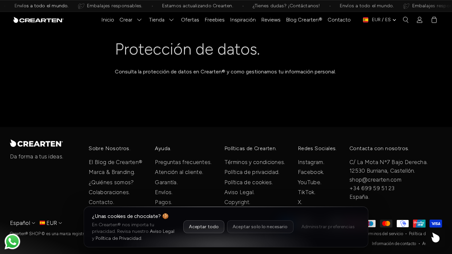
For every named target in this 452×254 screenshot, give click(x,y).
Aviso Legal (162, 231)
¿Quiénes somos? (111, 182)
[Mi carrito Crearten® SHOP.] (434, 20)
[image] (36, 143)
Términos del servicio (383, 233)
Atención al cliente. (179, 172)
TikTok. (306, 192)
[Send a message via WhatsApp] (12, 242)
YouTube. (309, 182)
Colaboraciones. (109, 192)
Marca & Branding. (112, 172)
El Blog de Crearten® (115, 162)
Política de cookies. (248, 182)
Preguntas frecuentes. (183, 162)
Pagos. (163, 202)
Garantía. (166, 182)
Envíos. (163, 192)
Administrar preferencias (328, 227)
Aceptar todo (204, 227)
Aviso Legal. (239, 192)
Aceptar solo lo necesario (260, 227)
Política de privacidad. (252, 172)
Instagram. (311, 162)
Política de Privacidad (118, 238)
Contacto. (101, 202)
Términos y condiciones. (254, 162)
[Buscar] (405, 20)
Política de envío (424, 233)
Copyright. (237, 202)
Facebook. (311, 172)
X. (300, 202)
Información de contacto (394, 243)
